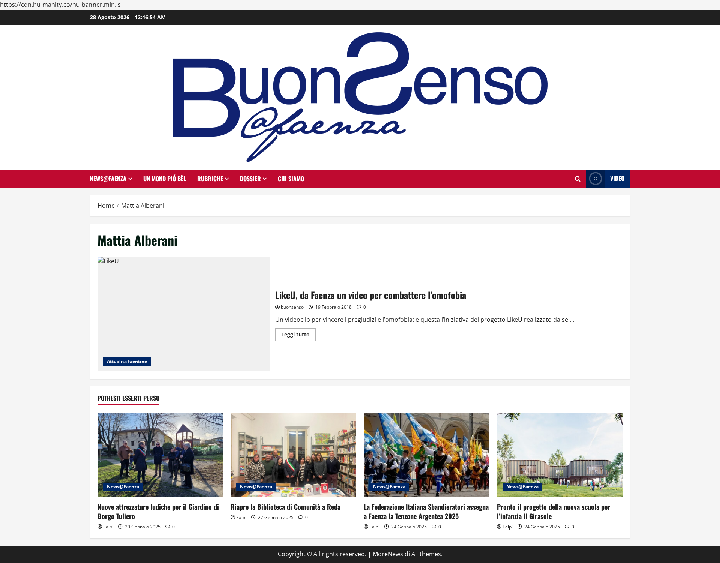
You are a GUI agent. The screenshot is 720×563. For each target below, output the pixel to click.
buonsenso (292, 307)
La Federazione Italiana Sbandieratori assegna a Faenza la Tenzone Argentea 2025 (426, 511)
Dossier (250, 178)
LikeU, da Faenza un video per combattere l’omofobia (184, 314)
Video (617, 178)
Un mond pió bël (164, 178)
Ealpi (108, 527)
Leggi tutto (298, 335)
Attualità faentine (127, 361)
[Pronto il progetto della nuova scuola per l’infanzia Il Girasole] (559, 454)
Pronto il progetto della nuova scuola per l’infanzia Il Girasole (553, 511)
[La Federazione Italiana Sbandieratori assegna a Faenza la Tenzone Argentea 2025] (426, 454)
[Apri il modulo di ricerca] (577, 178)
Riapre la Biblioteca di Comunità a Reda (285, 507)
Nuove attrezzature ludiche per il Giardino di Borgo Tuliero (158, 511)
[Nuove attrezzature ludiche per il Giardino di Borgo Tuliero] (160, 454)
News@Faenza (108, 178)
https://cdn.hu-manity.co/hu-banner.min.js (60, 4)
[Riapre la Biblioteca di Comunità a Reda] (293, 454)
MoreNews (388, 554)
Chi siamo (291, 178)
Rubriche (210, 178)
